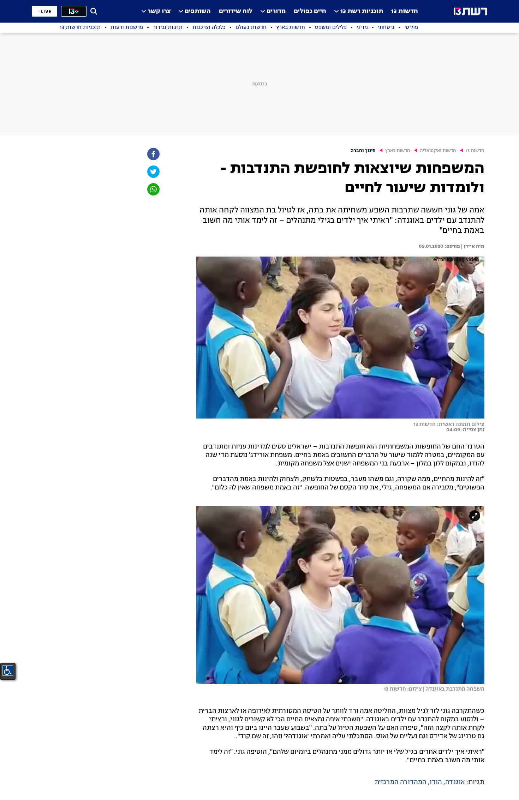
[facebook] (153, 154)
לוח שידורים (235, 11)
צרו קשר (159, 11)
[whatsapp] (153, 189)
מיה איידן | (472, 246)
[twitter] (153, 172)
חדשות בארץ (397, 151)
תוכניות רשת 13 (361, 11)
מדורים (276, 11)
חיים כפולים (310, 11)
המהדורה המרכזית (400, 782)
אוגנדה (455, 782)
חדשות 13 (404, 11)
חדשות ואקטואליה (438, 151)
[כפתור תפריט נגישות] (7, 670)
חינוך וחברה (363, 151)
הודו (436, 782)
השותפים (198, 11)
